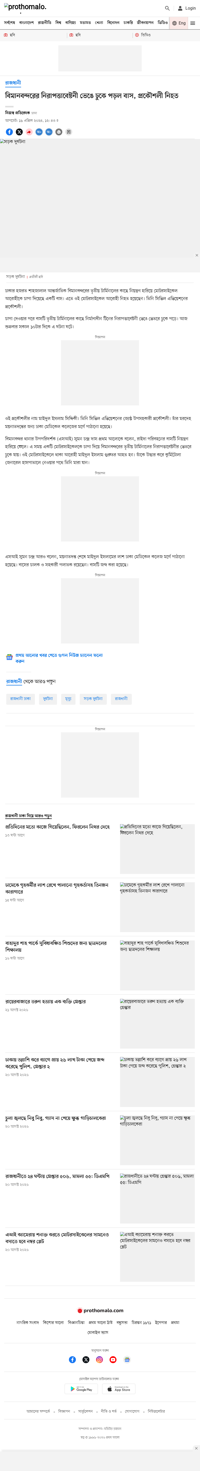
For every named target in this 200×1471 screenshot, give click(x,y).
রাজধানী (13, 83)
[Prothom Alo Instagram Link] (102, 1360)
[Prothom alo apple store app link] (119, 1389)
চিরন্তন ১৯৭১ (141, 1323)
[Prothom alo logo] (100, 1312)
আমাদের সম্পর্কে (38, 1411)
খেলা (99, 23)
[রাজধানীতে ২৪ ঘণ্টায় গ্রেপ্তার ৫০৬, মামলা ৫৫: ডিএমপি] (157, 1198)
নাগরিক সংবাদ (28, 1323)
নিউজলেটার (156, 1411)
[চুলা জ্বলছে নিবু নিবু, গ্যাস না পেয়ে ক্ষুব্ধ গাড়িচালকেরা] (157, 1140)
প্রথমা (175, 1323)
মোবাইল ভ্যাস (98, 1333)
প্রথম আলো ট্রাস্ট (101, 1323)
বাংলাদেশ (26, 23)
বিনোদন (113, 23)
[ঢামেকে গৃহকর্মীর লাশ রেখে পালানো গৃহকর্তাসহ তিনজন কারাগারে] (157, 907)
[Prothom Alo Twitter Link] (88, 1360)
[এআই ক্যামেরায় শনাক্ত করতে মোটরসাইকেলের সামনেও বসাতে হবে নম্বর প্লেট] (157, 1257)
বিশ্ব (58, 23)
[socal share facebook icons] (10, 135)
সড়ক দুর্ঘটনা (93, 699)
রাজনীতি (44, 23)
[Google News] (127, 1360)
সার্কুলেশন (85, 1411)
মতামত (85, 23)
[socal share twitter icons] (20, 135)
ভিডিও (163, 23)
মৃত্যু (68, 699)
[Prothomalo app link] (81, 1389)
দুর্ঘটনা (48, 699)
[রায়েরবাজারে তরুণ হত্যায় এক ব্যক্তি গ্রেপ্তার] (157, 1024)
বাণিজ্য (70, 23)
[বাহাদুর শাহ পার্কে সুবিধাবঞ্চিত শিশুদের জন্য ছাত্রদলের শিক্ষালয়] (157, 965)
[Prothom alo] (26, 8)
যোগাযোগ (132, 1411)
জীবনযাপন (145, 23)
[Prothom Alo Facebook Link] (75, 1360)
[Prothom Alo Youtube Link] (115, 1360)
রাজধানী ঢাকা (20, 699)
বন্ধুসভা (122, 1323)
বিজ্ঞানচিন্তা (76, 1323)
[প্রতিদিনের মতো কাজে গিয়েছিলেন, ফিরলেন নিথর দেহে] (157, 849)
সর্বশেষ (9, 23)
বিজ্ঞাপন (64, 1411)
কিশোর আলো (53, 1323)
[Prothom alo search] (167, 8)
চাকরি (128, 23)
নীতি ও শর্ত (109, 1411)
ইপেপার (161, 1323)
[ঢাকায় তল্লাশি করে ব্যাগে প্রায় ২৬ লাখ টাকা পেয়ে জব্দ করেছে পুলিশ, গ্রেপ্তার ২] (157, 1082)
